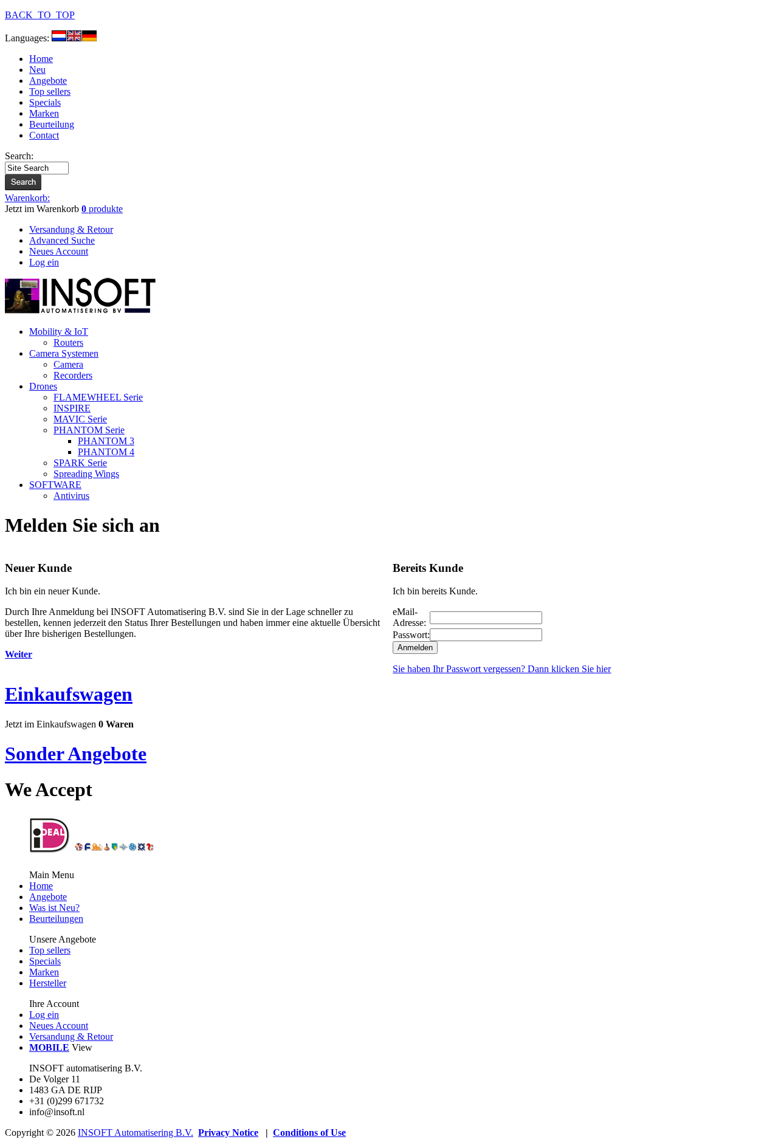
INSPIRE (72, 408)
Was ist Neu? (54, 907)
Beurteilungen (56, 918)
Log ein (44, 1014)
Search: (19, 156)
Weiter (18, 654)
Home (41, 58)
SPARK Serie (80, 463)
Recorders (72, 375)
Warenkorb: (27, 198)
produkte (102, 209)
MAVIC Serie (80, 419)
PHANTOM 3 (106, 441)
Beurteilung (51, 124)
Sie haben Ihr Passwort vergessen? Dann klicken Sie (502, 669)
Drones (43, 386)
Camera (68, 364)
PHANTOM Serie (89, 430)
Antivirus (71, 495)
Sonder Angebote (75, 754)
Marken (44, 113)
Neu (37, 69)
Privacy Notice (228, 1132)
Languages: (28, 38)
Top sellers (50, 91)
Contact (44, 135)
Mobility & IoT (58, 331)
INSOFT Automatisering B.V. (135, 1132)
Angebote (48, 80)
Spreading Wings (86, 474)
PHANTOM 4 (106, 452)
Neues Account (58, 1025)
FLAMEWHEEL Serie (98, 397)
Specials (45, 102)
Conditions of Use (309, 1132)
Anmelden (415, 647)
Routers (68, 342)
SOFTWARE (55, 484)
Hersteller (47, 983)
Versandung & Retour (71, 1036)
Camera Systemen (63, 353)
